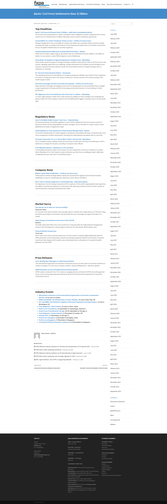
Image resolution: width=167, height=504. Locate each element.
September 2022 (115, 89)
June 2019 (113, 130)
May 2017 (113, 245)
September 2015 (115, 336)
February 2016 (114, 313)
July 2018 (113, 181)
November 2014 (115, 382)
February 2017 (114, 258)
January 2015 (114, 373)
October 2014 (114, 387)
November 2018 (115, 162)
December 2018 (115, 158)
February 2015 (114, 368)
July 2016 (113, 291)
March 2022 (114, 94)
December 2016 (115, 268)
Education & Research (117, 402)
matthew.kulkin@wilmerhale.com (42, 455)
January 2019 (114, 153)
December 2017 (115, 213)
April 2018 (113, 194)
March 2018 (114, 199)
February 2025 (114, 48)
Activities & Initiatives (93, 4)
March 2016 (114, 309)
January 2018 (114, 208)
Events (112, 406)
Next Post (94, 367)
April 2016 (113, 304)
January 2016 (114, 318)
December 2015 (115, 323)
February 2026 (114, 39)
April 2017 (113, 249)
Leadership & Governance (77, 4)
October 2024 (114, 52)
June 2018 (113, 185)
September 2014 (115, 391)
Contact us (127, 4)
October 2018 (114, 167)
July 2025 (113, 43)
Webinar (113, 424)
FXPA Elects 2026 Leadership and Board (48, 350)
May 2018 (113, 190)
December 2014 (115, 378)
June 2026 (113, 34)
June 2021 (113, 98)
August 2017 (114, 231)
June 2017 (113, 240)
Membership (63, 4)
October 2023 (114, 71)
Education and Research (114, 4)
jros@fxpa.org (37, 445)
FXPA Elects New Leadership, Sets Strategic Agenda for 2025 (55, 356)
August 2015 (114, 341)
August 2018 (114, 176)
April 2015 (113, 359)
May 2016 (113, 300)
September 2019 (115, 117)
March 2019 (114, 144)
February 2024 (114, 62)
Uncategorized (115, 420)
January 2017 (114, 263)
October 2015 (114, 332)
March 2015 (114, 364)
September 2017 (115, 226)
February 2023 (114, 80)
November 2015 (115, 327)
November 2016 (115, 272)
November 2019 (115, 107)
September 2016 (115, 281)
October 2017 (114, 222)
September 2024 (115, 57)
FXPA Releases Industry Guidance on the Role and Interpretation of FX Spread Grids (63, 346)
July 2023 (113, 75)
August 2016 (114, 286)
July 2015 (113, 346)
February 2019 (114, 149)
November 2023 (115, 66)
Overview (54, 4)
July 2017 (113, 236)
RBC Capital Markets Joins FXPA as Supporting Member (54, 360)
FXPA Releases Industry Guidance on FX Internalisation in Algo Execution (59, 353)
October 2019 (114, 112)
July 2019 (113, 126)
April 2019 (113, 139)
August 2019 (114, 121)
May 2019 (113, 135)
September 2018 (115, 171)
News (103, 4)
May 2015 (113, 355)
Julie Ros (45, 23)
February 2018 (114, 203)
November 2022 (115, 84)
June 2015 (113, 350)
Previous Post (47, 367)
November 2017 (115, 217)
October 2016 (114, 277)
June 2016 (113, 295)
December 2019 (115, 103)
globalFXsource (53, 23)
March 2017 (114, 254)
